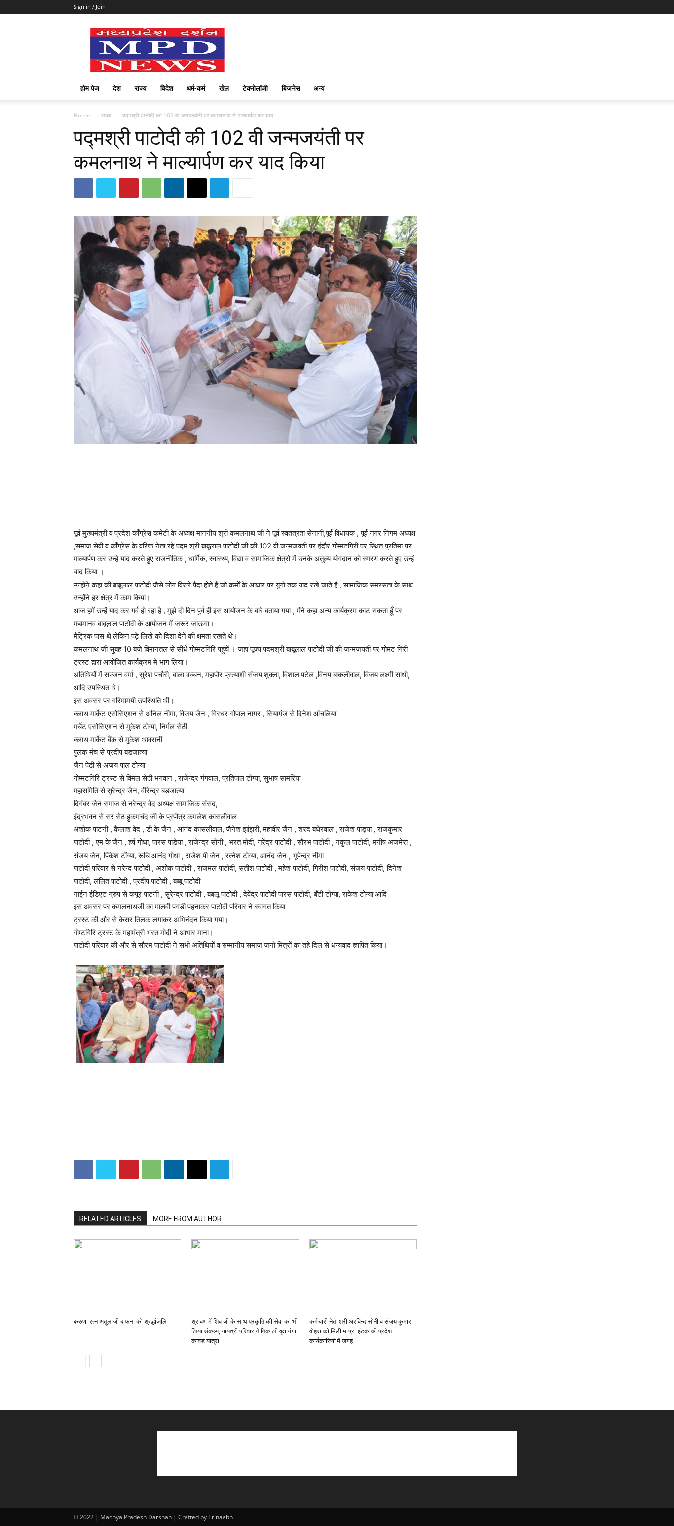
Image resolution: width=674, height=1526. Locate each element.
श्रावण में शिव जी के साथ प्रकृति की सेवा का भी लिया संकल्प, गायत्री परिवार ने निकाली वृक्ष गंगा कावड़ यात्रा (244, 1331)
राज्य (141, 88)
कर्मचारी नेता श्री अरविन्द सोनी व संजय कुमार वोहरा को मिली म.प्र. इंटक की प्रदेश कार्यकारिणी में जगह (360, 1331)
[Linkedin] (174, 188)
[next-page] (95, 1361)
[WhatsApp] (151, 188)
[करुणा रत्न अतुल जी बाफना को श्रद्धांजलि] (127, 1276)
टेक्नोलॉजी (255, 88)
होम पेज (89, 88)
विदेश (166, 88)
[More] (242, 188)
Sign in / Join (90, 6)
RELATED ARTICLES (110, 1219)
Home (82, 115)
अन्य (319, 88)
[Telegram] (219, 188)
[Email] (197, 188)
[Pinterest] (129, 188)
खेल (224, 88)
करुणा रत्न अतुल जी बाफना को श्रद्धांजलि (120, 1321)
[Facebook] (83, 188)
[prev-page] (80, 1361)
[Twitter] (106, 188)
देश (117, 88)
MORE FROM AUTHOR (187, 1219)
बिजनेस (291, 88)
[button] (588, 89)
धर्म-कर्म (196, 88)
